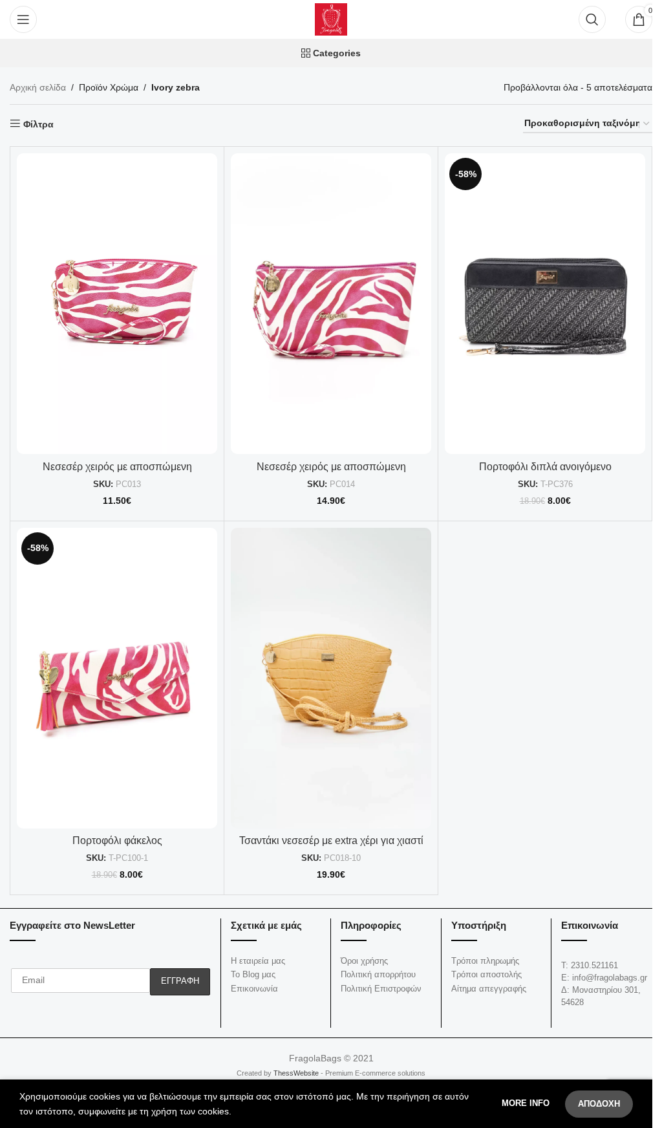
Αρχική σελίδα (38, 87)
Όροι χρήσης (364, 961)
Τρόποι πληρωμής (485, 961)
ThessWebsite (295, 1073)
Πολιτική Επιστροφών (381, 988)
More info (527, 1103)
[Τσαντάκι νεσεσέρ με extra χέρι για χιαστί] (331, 678)
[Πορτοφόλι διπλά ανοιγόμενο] (545, 303)
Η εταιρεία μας (258, 961)
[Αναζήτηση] (592, 19)
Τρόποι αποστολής (486, 974)
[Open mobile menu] (23, 19)
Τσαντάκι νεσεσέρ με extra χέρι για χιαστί (331, 840)
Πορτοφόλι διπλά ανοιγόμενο (545, 466)
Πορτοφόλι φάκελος (117, 840)
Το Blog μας (253, 974)
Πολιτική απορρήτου (378, 974)
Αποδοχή (599, 1104)
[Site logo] (331, 19)
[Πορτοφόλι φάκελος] (117, 678)
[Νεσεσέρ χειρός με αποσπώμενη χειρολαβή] (117, 303)
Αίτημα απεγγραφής (488, 988)
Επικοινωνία (254, 988)
